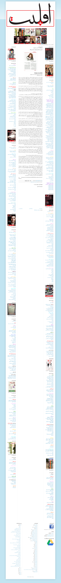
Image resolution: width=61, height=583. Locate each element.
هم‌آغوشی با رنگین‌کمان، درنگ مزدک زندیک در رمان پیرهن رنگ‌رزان (12, 278)
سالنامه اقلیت (51, 182)
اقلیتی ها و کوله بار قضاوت (50, 502)
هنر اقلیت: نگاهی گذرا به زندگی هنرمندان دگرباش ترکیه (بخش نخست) (49, 262)
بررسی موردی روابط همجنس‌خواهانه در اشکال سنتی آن (12, 361)
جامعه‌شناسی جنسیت (13, 474)
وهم (52, 431)
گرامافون (14, 295)
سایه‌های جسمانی (18, 545)
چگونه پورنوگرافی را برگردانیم (49, 506)
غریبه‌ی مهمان (14, 207)
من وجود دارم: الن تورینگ (50, 164)
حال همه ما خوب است (50, 277)
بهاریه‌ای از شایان (51, 375)
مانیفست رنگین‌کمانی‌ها (50, 484)
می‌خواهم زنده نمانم (50, 239)
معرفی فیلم (36, 564)
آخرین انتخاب (51, 249)
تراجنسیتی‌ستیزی (18, 546)
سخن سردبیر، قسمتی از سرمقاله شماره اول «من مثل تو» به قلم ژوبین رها (49, 310)
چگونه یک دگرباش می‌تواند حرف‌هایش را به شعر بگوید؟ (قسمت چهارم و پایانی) (49, 390)
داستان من (51, 397)
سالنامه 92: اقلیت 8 (50, 188)
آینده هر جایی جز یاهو (13, 424)
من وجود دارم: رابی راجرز (12, 195)
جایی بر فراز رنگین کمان (50, 483)
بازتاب (36, 526)
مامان (15, 406)
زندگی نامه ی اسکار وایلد (50, 513)
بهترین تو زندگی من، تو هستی (12, 438)
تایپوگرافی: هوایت (51, 171)
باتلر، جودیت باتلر (13, 420)
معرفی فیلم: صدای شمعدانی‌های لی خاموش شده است (12, 282)
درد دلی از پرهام (51, 316)
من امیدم (52, 92)
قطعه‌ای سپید (51, 396)
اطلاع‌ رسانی (36, 524)
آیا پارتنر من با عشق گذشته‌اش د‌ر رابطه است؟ (15, 549)
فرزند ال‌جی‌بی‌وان (13, 426)
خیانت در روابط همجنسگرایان (12, 91)
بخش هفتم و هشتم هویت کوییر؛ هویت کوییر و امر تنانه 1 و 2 (49, 334)
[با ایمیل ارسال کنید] (28, 180)
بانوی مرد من (14, 338)
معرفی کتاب (14, 487)
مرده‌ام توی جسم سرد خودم (12, 290)
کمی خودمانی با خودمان (50, 482)
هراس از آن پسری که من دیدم (12, 80)
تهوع (15, 337)
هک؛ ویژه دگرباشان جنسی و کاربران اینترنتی (50, 256)
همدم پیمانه (14, 293)
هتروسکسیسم (19, 554)
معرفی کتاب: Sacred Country (12, 378)
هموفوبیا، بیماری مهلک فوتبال (17, 552)
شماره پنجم (36, 551)
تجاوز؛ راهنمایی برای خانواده (49, 157)
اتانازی (52, 244)
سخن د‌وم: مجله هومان (18, 564)
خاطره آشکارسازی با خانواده (49, 328)
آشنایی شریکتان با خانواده (12, 97)
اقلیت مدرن (14, 265)
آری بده (15, 208)
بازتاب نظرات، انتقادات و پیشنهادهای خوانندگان (12, 151)
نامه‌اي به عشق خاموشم (49, 443)
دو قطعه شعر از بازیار (13, 467)
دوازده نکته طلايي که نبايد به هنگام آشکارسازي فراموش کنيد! (49, 326)
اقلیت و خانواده (35, 525)
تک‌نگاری (36, 542)
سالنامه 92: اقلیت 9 (50, 189)
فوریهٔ (19, 570)
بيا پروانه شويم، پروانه (50, 395)
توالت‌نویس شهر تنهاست (12, 363)
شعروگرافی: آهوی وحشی (50, 170)
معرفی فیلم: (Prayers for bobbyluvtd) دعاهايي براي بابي (49, 450)
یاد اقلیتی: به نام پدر (35, 568)
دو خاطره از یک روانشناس (12, 73)
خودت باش (14, 486)
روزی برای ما (51, 348)
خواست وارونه (14, 481)
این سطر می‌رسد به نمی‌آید (49, 178)
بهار (52, 89)
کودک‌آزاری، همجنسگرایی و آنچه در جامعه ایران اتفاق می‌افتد (12, 177)
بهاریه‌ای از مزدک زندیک (50, 383)
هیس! (15, 185)
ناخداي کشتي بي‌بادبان (49, 394)
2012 (20, 574)
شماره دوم (36, 554)
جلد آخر (36, 543)
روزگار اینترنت (51, 498)
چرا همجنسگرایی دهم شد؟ (12, 397)
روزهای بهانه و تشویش (50, 317)
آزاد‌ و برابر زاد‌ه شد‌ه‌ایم (50, 534)
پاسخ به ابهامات (14, 425)
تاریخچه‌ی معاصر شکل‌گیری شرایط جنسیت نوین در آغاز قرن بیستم (49, 337)
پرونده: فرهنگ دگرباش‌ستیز (34, 540)
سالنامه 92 (36, 547)
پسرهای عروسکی (13, 336)
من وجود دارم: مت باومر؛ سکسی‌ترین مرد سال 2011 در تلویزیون (49, 330)
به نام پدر (12, 237)
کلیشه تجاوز (14, 175)
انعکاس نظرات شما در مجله (12, 323)
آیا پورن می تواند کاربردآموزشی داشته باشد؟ (49, 508)
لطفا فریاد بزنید (51, 151)
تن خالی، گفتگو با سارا (13, 181)
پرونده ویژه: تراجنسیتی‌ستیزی (34, 535)
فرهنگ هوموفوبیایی (13, 71)
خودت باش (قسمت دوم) (50, 516)
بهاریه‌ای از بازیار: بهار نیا (50, 386)
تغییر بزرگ (14, 326)
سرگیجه (15, 156)
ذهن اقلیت (19, 557)
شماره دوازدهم (35, 553)
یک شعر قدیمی (51, 322)
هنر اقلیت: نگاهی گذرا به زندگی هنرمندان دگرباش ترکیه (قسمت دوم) (12, 193)
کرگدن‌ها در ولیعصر (50, 274)
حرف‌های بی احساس (13, 116)
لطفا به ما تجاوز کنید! (13, 180)
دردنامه (52, 319)
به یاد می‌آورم (51, 486)
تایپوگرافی (36, 541)
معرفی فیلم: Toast (50, 264)
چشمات (52, 281)
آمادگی (52, 276)
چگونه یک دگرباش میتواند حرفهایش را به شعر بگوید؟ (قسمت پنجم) (12, 331)
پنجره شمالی (51, 313)
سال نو (52, 91)
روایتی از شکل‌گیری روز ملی (49, 341)
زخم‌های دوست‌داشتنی (13, 296)
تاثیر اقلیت (52, 500)
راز (15, 125)
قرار (52, 403)
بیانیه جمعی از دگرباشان (50, 342)
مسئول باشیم (51, 474)
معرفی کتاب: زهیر (51, 356)
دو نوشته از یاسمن (50, 176)
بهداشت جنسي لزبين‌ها (49, 438)
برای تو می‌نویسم (13, 289)
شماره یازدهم (35, 560)
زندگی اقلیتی (36, 546)
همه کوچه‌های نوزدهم (13, 209)
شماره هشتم (36, 558)
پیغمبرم (15, 126)
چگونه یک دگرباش (12, 463)
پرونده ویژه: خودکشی (35, 536)
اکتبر (19, 525)
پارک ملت (52, 314)
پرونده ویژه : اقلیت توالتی (34, 529)
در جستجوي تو (14, 407)
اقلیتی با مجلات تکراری (50, 497)
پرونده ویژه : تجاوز (35, 530)
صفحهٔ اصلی (30, 208)
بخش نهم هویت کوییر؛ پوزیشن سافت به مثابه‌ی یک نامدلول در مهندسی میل (12, 257)
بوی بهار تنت (51, 94)
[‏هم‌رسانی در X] (27, 180)
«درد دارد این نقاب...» (50, 321)
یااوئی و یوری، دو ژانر (13, 280)
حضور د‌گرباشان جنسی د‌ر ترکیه (17, 561)
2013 (20, 573)
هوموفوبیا (14, 72)
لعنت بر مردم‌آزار (13, 294)
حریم (15, 430)
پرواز (52, 320)
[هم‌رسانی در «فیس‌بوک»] (26, 180)
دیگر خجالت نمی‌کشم (13, 174)
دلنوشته (15, 123)
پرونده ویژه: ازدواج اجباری (34, 532)
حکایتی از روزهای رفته (50, 343)
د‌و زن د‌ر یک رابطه (18, 551)
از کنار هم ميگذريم (13, 354)
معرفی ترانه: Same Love (50, 265)
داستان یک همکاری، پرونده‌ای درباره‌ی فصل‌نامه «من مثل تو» (49, 305)
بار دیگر (15, 211)
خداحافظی (14, 206)
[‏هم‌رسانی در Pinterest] (25, 180)
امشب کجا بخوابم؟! (50, 402)
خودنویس (14, 339)
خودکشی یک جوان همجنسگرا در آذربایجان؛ (49, 146)
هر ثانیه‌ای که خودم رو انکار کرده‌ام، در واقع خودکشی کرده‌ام (49, 243)
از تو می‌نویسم (14, 341)
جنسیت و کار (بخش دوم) (50, 224)
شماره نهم (36, 557)
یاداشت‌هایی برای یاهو (13, 427)
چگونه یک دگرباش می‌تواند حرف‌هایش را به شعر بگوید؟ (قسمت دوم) (49, 478)
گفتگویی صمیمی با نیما (49, 493)
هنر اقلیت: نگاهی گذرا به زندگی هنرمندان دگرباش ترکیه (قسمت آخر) (12, 101)
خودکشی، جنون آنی (50, 245)
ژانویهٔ (19, 571)
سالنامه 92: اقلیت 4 (50, 185)
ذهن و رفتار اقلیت (18, 556)
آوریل (19, 568)
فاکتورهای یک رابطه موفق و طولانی (16, 547)
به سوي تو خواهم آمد (50, 398)
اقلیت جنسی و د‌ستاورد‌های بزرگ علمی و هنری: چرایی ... (14, 555)
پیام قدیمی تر (20, 208)
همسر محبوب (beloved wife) (50, 535)
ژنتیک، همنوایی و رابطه (13, 90)
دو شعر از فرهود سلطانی (12, 335)
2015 (20, 524)
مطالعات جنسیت (51, 499)
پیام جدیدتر (40, 208)
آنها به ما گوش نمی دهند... (12, 459)
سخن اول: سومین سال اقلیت (17, 565)
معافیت (15, 482)
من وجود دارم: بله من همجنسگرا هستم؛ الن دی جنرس (12, 104)
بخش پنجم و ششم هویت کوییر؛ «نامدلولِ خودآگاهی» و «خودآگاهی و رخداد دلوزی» (12, 346)
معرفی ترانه (36, 563)
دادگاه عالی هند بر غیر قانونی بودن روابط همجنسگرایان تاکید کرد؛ (49, 139)
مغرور (52, 271)
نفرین (15, 120)
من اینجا (52, 272)
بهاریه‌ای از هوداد (51, 379)
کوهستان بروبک (14, 437)
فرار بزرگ (14, 186)
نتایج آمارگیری (14, 364)
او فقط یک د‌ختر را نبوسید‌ (17, 548)
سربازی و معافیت (13, 480)
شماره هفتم (36, 559)
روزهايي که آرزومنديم (50, 399)
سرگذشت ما (51, 315)
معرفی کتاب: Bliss (50, 455)
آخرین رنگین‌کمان (51, 177)
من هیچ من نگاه (51, 96)
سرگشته (52, 533)
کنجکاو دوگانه (13, 260)
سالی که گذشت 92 (35, 548)
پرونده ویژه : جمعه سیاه (34, 531)
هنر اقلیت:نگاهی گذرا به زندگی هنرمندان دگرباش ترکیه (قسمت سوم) (49, 162)
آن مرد (52, 175)
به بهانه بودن (49, 211)
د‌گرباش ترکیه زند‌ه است (18, 562)
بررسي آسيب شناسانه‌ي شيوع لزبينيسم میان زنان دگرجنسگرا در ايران (12, 356)
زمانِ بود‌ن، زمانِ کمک (18, 560)
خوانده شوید (51, 302)
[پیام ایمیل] (30, 180)
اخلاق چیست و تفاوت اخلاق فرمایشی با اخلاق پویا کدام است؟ (12, 245)
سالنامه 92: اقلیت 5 (50, 186)
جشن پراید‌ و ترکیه (18, 559)
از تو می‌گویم (14, 342)
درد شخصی (14, 115)
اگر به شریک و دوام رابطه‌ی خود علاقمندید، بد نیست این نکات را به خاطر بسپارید (12, 367)
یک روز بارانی (51, 481)
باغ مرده (52, 270)
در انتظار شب (51, 179)
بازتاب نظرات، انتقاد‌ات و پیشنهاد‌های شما (16, 563)
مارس (19, 569)
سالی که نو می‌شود (50, 95)
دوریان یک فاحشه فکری (50, 515)
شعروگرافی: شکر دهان (13, 200)
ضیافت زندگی (14, 243)
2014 (20, 572)
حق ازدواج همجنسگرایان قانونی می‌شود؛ (49, 106)
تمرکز (52, 323)
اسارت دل (14, 210)
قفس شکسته (19, 558)
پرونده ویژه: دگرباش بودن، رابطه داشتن (33, 537)
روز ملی (52, 346)
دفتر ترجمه (19, 550)
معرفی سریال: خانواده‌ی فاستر (12, 377)
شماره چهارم (36, 552)
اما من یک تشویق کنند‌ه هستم (50, 536)
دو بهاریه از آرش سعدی (50, 376)
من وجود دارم (51, 494)
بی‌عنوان (52, 278)
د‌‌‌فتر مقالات (19, 553)
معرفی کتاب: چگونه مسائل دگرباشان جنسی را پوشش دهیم (49, 168)
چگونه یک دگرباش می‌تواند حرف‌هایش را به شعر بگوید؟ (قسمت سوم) (12, 401)
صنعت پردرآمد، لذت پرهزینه (49, 505)
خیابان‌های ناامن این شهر (12, 65)
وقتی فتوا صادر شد (13, 327)
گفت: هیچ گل (51, 275)
